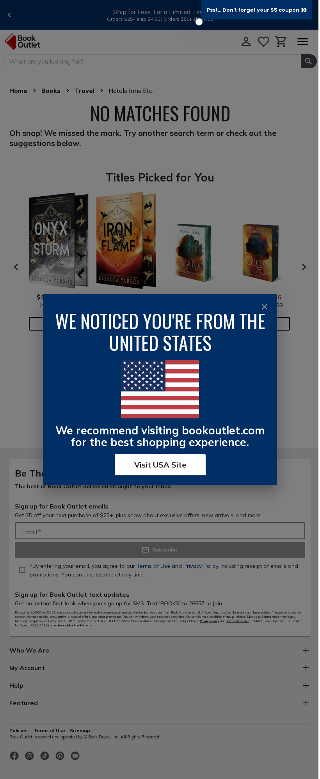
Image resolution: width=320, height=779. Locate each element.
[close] (264, 306)
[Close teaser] (199, 22)
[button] (256, 10)
